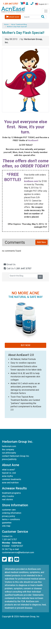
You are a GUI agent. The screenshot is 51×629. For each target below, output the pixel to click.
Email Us (11, 264)
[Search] (42, 17)
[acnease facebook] (10, 559)
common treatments (11, 479)
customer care (9, 509)
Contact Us (7, 536)
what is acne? (8, 469)
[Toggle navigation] (46, 11)
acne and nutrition (10, 482)
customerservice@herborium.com (18, 552)
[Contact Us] (32, 4)
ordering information (11, 513)
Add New (41, 242)
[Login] (27, 4)
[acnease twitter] (4, 559)
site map (6, 526)
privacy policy (8, 516)
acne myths (7, 476)
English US (42, 4)
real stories (7, 499)
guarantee (6, 522)
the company (8, 449)
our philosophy (9, 452)
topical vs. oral (9, 473)
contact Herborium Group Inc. (15, 456)
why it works (8, 496)
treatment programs (11, 493)
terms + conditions (11, 519)
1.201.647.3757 (10, 3)
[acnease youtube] (16, 559)
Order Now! (13, 17)
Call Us (18, 268)
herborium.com (9, 446)
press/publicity (9, 459)
